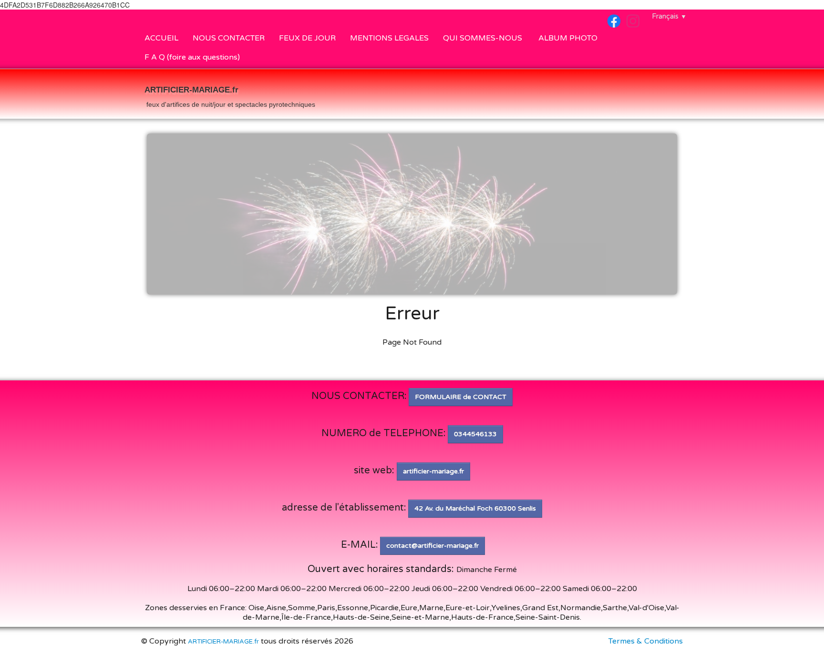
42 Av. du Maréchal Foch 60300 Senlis (475, 508)
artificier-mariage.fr (433, 471)
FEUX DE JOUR (307, 38)
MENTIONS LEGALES (389, 38)
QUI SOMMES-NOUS (483, 38)
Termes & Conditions (645, 641)
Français (669, 16)
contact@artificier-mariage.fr (432, 546)
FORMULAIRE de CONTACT (460, 397)
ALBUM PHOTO (567, 38)
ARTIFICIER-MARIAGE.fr (223, 641)
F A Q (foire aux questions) (192, 57)
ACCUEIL (161, 38)
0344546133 (475, 434)
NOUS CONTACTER (229, 38)
